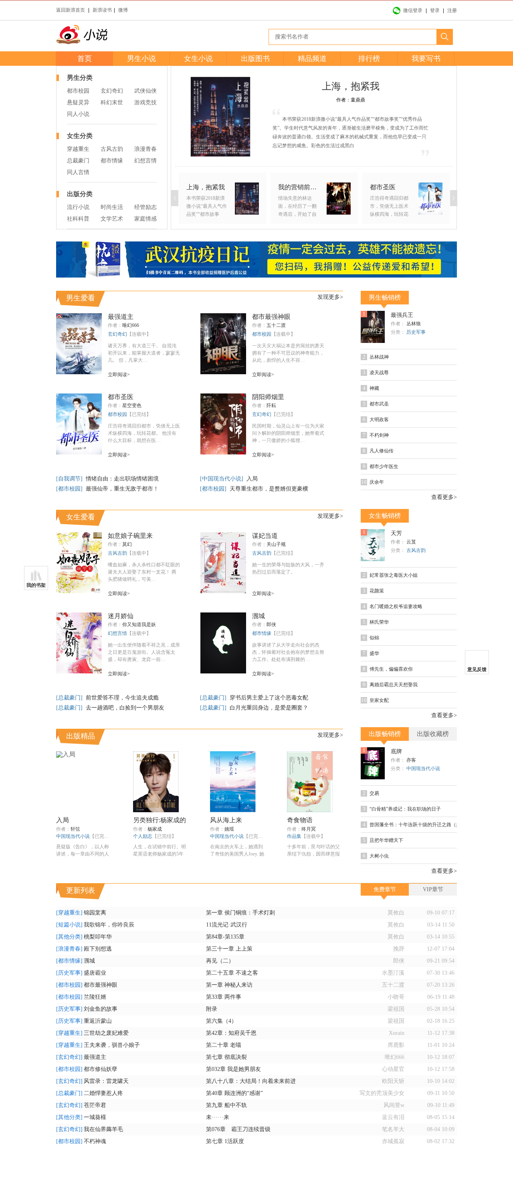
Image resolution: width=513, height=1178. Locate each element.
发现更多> (330, 297)
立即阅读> (119, 374)
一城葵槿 (95, 1117)
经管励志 (145, 207)
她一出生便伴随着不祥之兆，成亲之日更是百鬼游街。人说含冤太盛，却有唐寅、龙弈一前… (144, 652)
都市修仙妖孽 (100, 1069)
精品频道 (312, 59)
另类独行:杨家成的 (159, 820)
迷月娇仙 (120, 615)
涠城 (258, 615)
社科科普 (78, 219)
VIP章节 (433, 889)
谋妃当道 (265, 535)
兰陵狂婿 (95, 997)
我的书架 (36, 585)
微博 (123, 10)
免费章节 (385, 889)
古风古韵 (112, 149)
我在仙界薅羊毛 (103, 1129)
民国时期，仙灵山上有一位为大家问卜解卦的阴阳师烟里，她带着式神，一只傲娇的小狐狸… (288, 433)
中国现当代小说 (73, 836)
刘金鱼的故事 (100, 1009)
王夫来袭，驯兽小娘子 (112, 1045)
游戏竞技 (145, 102)
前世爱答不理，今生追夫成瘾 (122, 698)
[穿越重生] (69, 913)
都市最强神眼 (271, 316)
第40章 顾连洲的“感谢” (234, 1093)
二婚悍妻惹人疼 (103, 1093)
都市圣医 (120, 396)
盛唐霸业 (95, 973)
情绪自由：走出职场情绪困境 (122, 479)
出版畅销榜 (385, 733)
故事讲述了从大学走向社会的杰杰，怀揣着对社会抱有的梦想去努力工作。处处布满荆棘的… (288, 652)
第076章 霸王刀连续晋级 (238, 1129)
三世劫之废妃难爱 (106, 1033)
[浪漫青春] (69, 949)
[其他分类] (69, 937)
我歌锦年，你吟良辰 (109, 925)
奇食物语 (300, 820)
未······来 (217, 1117)
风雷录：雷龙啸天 (106, 1081)
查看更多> (444, 497)
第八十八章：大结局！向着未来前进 (251, 1081)
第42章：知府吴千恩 (231, 1033)
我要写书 (426, 59)
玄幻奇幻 (112, 91)
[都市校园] (70, 489)
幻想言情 (145, 161)
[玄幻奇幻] (69, 1057)
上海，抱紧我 (351, 86)
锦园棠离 (95, 913)
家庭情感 (145, 219)
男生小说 (141, 59)
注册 (452, 10)
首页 (84, 59)
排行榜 (369, 59)
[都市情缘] (69, 961)
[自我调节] (70, 479)
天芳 (396, 533)
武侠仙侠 (145, 91)
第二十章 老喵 (223, 1045)
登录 (435, 10)
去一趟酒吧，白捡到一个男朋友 (125, 708)
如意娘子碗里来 (130, 535)
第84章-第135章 (225, 937)
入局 (252, 479)
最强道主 (120, 316)
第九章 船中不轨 (226, 1105)
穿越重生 (78, 149)
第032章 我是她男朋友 (233, 1069)
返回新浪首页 (70, 10)
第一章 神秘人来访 (229, 985)
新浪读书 (102, 10)
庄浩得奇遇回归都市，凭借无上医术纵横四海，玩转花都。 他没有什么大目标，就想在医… (144, 433)
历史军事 (416, 332)
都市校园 (78, 91)
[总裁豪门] (70, 698)
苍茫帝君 (95, 1105)
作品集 (294, 836)
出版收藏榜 (433, 733)
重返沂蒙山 (98, 1021)
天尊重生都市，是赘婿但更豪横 (269, 489)
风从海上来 (226, 820)
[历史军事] (69, 973)
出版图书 (255, 59)
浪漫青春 (145, 149)
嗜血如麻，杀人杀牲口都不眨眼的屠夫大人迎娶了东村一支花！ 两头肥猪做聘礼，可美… (144, 572)
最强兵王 (402, 315)
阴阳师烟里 (268, 396)
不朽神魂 (95, 1141)
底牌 (396, 751)
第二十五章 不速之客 (232, 973)
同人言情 (78, 172)
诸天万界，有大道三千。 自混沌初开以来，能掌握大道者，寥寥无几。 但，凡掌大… (144, 353)
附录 (211, 1009)
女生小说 (198, 59)
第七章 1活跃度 (225, 1141)
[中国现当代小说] (222, 479)
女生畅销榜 (385, 515)
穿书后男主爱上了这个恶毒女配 (269, 698)
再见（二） (220, 961)
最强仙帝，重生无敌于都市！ (122, 489)
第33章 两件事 (223, 997)
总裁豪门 (78, 161)
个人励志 (142, 836)
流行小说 (78, 207)
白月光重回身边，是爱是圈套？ (269, 708)
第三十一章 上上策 (229, 949)
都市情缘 (112, 161)
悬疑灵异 (78, 102)
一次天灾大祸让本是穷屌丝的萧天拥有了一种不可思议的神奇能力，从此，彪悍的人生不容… (288, 353)
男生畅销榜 (385, 297)
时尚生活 (112, 207)
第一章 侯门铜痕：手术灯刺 (240, 913)
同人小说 (78, 114)
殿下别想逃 (98, 949)
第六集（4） (221, 1021)
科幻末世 (112, 102)
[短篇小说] (69, 925)
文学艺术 (112, 219)
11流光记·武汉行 (226, 925)
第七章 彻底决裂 (226, 1057)
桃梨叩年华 (98, 937)
